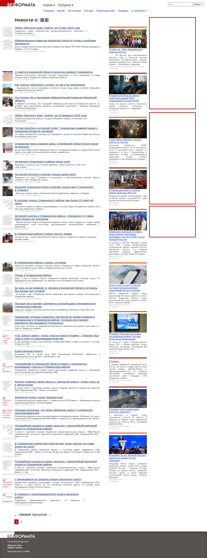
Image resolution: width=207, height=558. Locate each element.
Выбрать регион (15, 548)
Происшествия (105, 10)
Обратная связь (15, 545)
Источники (74, 10)
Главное (48, 10)
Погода (88, 10)
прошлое (39, 514)
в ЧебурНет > (139, 10)
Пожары (123, 10)
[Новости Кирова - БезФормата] (18, 4)
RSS (27, 551)
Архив (61, 10)
